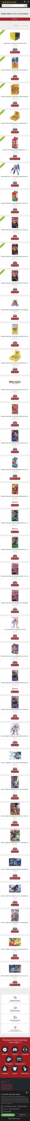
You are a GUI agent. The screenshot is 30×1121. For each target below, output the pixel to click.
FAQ (3, 1082)
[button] (15, 1118)
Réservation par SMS (7, 1087)
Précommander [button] (15, 52)
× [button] (28, 1092)
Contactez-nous (5, 1081)
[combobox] (26, 1092)
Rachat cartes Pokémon (7, 1085)
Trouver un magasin (6, 1084)
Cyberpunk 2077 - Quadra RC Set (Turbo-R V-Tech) (15, 43)
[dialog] (15, 1106)
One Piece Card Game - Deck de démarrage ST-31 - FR (15, 150)
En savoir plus (9, 1103)
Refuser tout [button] (22, 1114)
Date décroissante (24, 25)
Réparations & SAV (6, 1089)
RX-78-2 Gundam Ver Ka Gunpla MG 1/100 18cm (15, 629)
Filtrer (15, 19)
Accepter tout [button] (8, 1114)
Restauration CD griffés (7, 1088)
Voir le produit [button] (15, 79)
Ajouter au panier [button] (15, 159)
